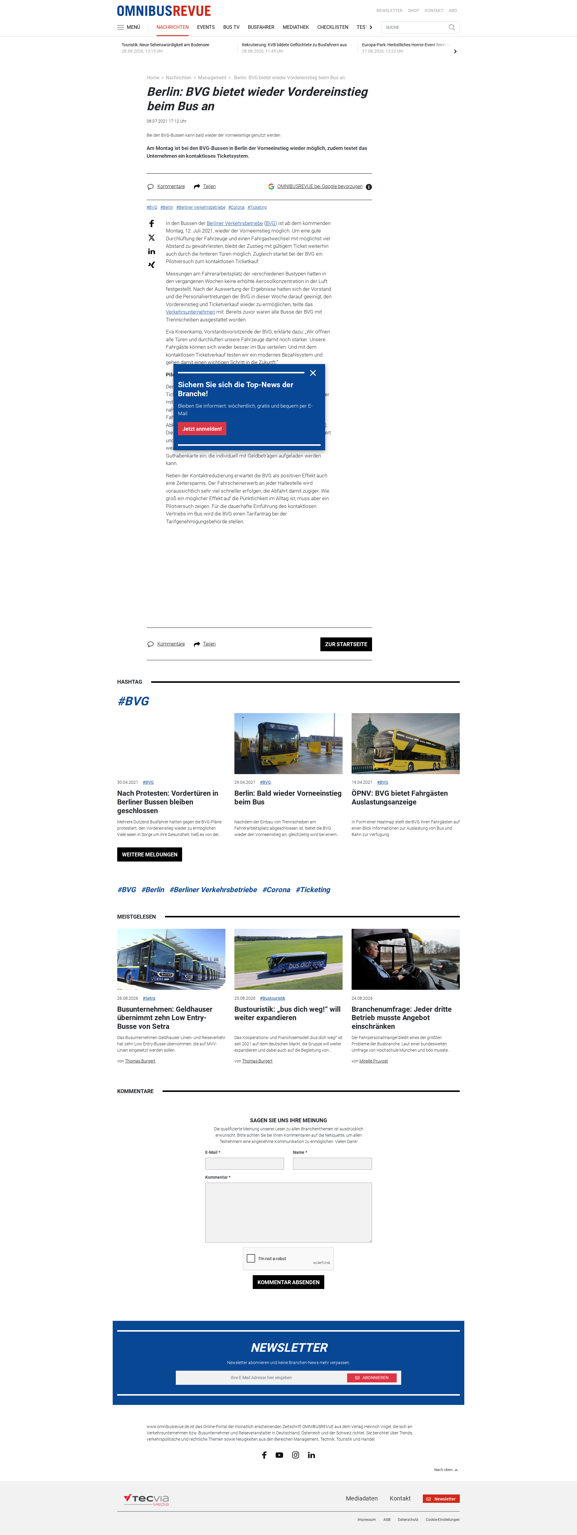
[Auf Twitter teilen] (151, 237)
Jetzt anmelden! (202, 429)
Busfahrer (261, 27)
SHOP (413, 10)
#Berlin (152, 890)
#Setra (149, 998)
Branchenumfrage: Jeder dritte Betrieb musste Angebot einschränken (402, 1018)
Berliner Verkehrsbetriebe (235, 223)
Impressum (367, 1520)
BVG (270, 223)
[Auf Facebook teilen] (151, 223)
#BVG (132, 701)
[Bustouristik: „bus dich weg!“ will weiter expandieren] (288, 959)
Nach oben (443, 1470)
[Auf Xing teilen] (151, 264)
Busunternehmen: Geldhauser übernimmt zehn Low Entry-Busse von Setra (164, 1018)
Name (298, 1152)
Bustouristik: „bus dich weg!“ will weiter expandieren (287, 1013)
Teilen (209, 186)
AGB (386, 1520)
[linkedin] (311, 1454)
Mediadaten (362, 1498)
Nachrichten (173, 27)
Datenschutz (408, 1520)
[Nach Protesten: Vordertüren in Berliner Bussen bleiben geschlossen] (171, 743)
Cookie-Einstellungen (443, 1520)
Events (206, 27)
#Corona (276, 890)
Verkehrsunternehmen (190, 312)
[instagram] (295, 1454)
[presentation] (455, 51)
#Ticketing (312, 890)
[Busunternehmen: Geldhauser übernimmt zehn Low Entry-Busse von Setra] (171, 959)
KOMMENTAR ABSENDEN (289, 1282)
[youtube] (279, 1454)
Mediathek (296, 27)
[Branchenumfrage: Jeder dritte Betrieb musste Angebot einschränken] (406, 959)
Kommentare (171, 186)
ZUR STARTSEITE (346, 644)
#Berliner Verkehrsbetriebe (213, 890)
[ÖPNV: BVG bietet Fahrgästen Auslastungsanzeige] (406, 743)
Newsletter (390, 10)
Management (212, 78)
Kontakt (400, 1498)
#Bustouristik (272, 998)
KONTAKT (434, 10)
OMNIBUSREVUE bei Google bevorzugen (320, 186)
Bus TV (231, 27)
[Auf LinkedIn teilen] (151, 251)
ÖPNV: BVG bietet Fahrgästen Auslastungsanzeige (400, 797)
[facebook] (264, 1454)
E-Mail (211, 1152)
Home (153, 78)
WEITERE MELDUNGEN (150, 854)
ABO (453, 10)
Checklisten (332, 27)
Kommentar (216, 1177)
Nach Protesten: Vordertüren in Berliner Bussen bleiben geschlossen (167, 802)
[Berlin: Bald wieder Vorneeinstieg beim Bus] (288, 743)
